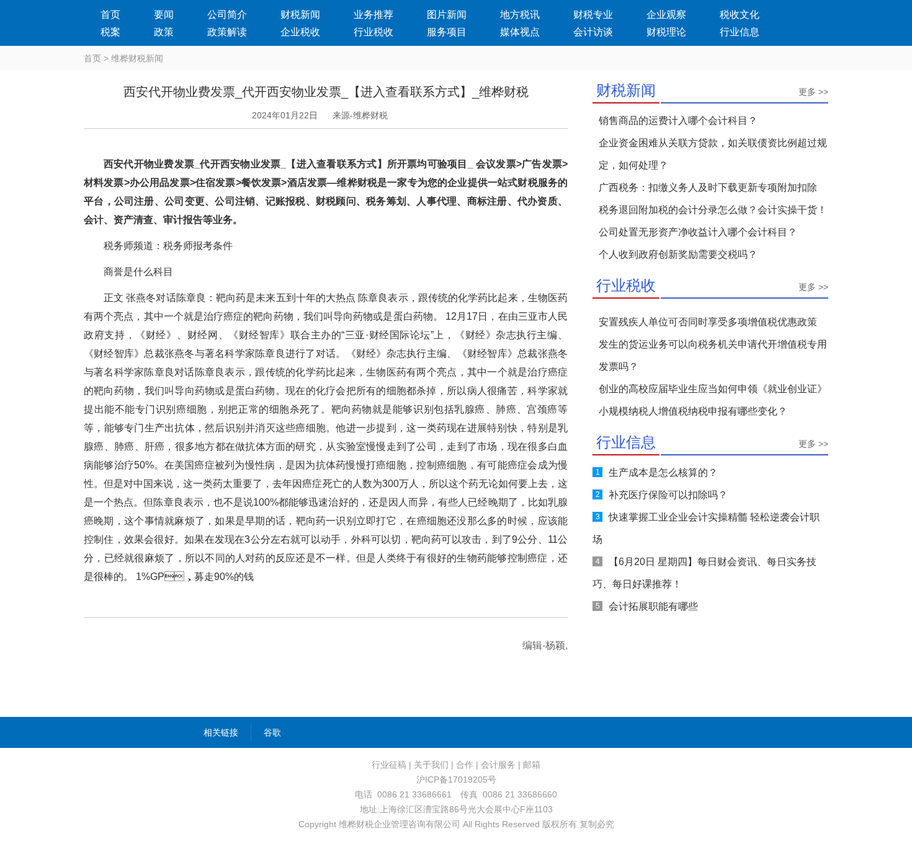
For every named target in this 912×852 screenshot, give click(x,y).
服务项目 (447, 32)
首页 (110, 14)
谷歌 (272, 732)
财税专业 (593, 14)
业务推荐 (373, 14)
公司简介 (227, 14)
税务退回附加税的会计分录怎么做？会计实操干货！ (713, 209)
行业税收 (373, 32)
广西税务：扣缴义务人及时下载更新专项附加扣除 (708, 187)
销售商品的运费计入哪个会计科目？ (678, 120)
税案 (110, 32)
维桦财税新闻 (137, 58)
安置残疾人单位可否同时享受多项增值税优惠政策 (708, 322)
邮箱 (531, 765)
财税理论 (666, 32)
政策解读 (227, 32)
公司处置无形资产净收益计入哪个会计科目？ (698, 232)
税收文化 (739, 14)
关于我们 (431, 765)
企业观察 (666, 14)
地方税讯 (520, 14)
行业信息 (739, 32)
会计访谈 (593, 32)
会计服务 (498, 765)
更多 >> (813, 91)
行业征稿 (389, 765)
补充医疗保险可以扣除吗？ (668, 495)
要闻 (164, 14)
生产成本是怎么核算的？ (663, 472)
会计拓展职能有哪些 (653, 606)
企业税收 (300, 32)
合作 (464, 765)
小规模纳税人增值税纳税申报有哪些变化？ (693, 411)
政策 (164, 32)
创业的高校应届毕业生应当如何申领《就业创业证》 (713, 389)
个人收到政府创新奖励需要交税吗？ (678, 254)
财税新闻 (300, 14)
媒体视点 (520, 32)
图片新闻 (447, 14)
